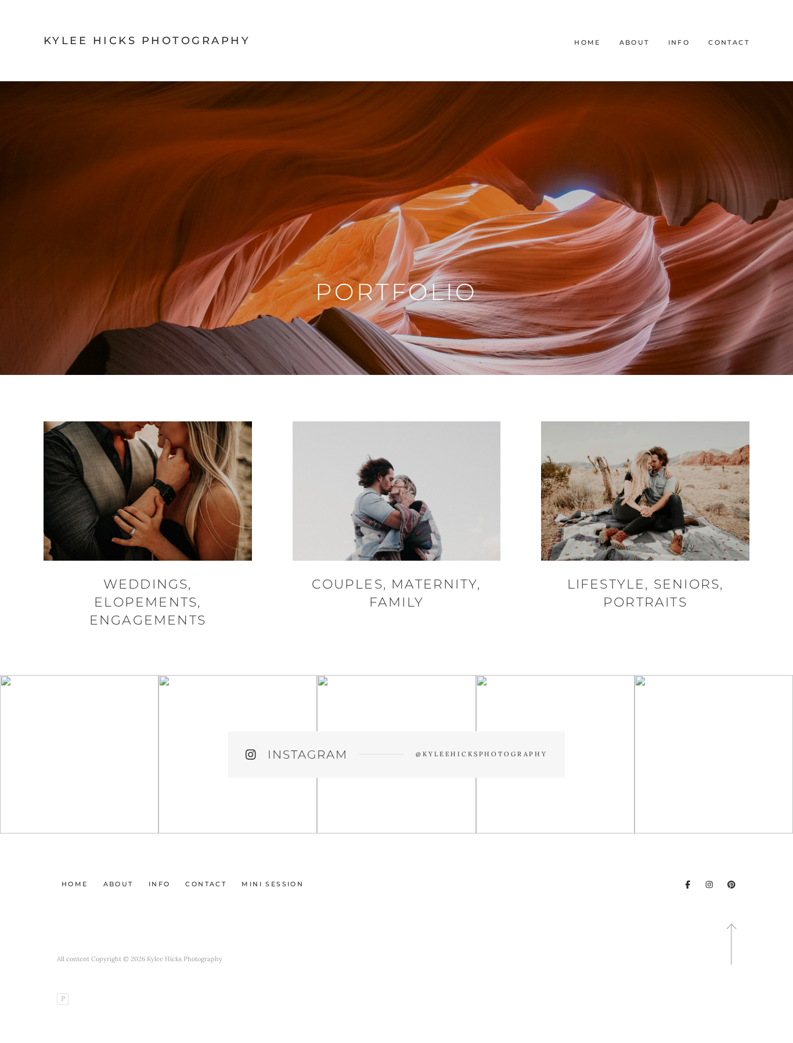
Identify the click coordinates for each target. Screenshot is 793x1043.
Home (587, 42)
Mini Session (272, 884)
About (634, 42)
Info (679, 42)
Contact (728, 42)
